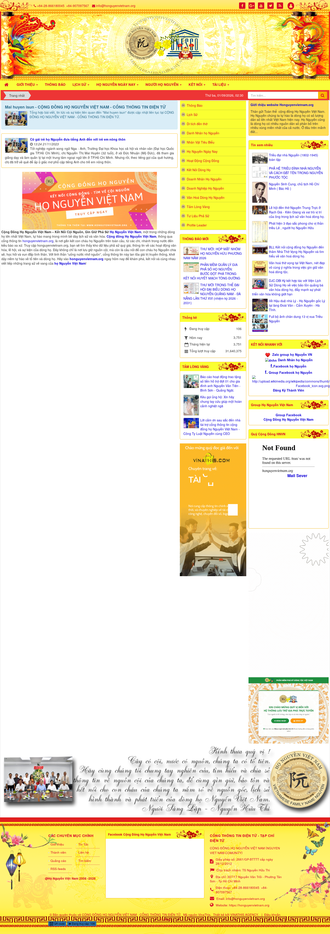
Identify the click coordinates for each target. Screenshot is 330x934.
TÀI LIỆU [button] (219, 84)
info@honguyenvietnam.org (115, 5)
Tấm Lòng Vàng (198, 206)
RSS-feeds (58, 869)
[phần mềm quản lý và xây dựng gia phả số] (289, 710)
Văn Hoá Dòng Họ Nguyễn (205, 197)
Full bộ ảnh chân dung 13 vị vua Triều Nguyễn (296, 318)
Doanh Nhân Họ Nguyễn (204, 179)
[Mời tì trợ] (289, 603)
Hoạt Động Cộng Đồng (203, 160)
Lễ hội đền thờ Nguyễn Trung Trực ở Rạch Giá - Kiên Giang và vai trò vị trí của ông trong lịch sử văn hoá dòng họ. (297, 212)
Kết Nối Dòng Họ (199, 170)
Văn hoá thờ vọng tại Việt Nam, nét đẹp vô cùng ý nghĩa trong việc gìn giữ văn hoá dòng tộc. (297, 267)
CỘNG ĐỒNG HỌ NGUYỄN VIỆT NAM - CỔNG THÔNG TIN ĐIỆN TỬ (131, 914)
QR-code (59, 923)
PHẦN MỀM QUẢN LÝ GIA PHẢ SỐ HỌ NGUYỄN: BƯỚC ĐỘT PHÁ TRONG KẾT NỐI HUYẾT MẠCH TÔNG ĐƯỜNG (211, 271)
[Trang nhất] (7, 84)
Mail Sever (297, 475)
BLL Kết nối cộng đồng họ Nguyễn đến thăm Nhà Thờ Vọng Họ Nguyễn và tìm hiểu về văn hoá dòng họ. (296, 251)
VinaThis (204, 914)
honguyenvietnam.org (37, 241)
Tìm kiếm (84, 861)
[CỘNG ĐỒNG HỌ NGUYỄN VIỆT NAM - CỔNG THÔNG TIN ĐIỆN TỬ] (165, 43)
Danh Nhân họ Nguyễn (203, 133)
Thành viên (58, 852)
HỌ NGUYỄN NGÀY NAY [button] (116, 84)
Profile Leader (197, 225)
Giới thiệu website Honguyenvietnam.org (282, 104)
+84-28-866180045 (50, 5)
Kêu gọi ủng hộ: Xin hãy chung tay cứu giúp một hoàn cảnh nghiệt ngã (221, 401)
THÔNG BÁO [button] (55, 84)
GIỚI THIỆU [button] (26, 84)
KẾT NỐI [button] (196, 84)
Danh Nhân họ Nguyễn (295, 360)
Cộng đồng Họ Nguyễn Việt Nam (131, 236)
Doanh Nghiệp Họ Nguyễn (205, 188)
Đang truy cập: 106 (83, 923)
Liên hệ (83, 852)
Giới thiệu (57, 844)
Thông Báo (194, 105)
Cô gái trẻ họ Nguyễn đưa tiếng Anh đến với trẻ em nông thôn (77, 139)
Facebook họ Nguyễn (289, 366)
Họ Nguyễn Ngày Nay (202, 151)
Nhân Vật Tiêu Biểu (200, 142)
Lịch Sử (192, 114)
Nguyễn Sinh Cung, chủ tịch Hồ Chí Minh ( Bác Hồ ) (294, 186)
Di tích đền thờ (197, 124)
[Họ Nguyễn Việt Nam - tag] (89, 200)
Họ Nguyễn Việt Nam (125, 232)
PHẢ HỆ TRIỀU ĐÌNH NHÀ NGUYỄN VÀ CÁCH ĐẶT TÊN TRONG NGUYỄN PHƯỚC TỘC (296, 172)
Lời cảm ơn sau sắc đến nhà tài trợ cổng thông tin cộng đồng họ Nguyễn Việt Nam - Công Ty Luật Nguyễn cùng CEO (211, 427)
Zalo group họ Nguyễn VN (292, 354)
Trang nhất (17, 95)
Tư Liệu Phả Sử (198, 216)
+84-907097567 (77, 5)
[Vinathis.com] (213, 509)
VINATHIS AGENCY (244, 914)
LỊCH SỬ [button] (80, 84)
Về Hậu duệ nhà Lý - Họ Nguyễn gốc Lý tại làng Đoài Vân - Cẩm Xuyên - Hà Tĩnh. (297, 305)
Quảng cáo (58, 861)
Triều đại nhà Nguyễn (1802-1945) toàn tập (293, 157)
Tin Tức (83, 844)
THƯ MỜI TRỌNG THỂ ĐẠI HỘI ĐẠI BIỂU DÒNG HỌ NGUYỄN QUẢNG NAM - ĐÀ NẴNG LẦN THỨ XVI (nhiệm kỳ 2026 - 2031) (212, 294)
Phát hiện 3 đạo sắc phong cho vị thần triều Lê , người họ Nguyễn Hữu (296, 225)
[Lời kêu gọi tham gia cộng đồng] (165, 780)
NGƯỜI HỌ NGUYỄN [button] (162, 84)
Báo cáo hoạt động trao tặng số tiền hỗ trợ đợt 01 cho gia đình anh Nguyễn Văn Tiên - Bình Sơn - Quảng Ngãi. (220, 383)
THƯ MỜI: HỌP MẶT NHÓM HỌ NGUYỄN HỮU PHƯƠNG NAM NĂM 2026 (212, 253)
